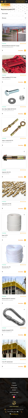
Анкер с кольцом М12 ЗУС (7, 140)
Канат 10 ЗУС (5, 235)
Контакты (14, 394)
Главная (14, 383)
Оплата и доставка (14, 392)
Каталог (14, 390)
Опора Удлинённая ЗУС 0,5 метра (9, 77)
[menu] (2, 2)
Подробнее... (21, 50)
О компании (14, 385)
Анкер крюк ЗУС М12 (6, 203)
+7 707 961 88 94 (10, 411)
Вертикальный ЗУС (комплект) (8, 298)
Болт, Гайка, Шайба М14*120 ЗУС (9, 109)
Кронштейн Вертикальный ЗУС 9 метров (10, 45)
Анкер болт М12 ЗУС (6, 172)
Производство (14, 387)
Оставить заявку (20, 1)
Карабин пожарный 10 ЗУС (7, 330)
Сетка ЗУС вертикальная (7, 361)
